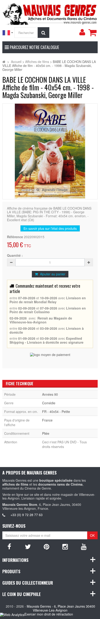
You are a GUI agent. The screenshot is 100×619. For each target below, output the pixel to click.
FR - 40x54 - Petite (56, 411)
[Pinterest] (46, 546)
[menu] (82, 32)
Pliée (45, 433)
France (47, 420)
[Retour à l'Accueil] (3, 61)
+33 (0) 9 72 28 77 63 (26, 514)
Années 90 (50, 394)
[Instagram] (65, 546)
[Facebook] (9, 546)
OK (92, 535)
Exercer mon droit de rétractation (48, 614)
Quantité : (15, 255)
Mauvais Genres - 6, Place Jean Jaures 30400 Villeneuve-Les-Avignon (61, 608)
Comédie (48, 403)
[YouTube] (84, 546)
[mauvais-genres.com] (50, 13)
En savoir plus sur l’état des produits (50, 228)
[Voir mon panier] (92, 32)
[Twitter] (28, 546)
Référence (15, 237)
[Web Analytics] (12, 614)
